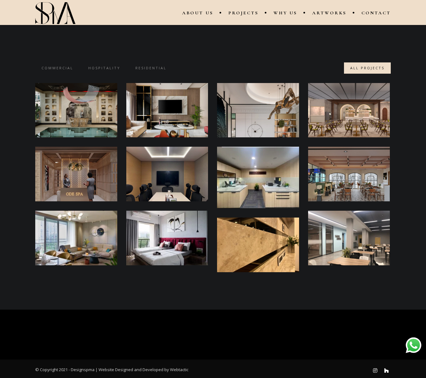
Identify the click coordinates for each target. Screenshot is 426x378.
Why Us (285, 13)
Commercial (57, 68)
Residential (151, 68)
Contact (376, 13)
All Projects (367, 68)
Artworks (329, 13)
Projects (243, 13)
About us (197, 13)
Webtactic (179, 369)
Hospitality (104, 68)
